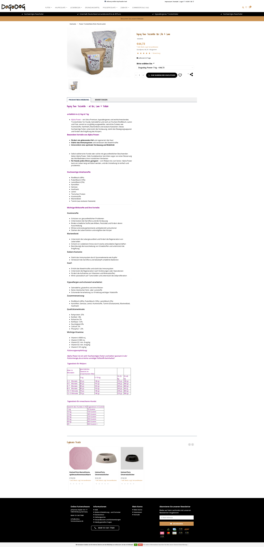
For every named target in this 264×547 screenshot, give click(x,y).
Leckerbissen (75, 7)
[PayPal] (174, 533)
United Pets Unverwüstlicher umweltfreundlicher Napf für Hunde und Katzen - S (131, 475)
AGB (96, 510)
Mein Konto (137, 510)
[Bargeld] (168, 529)
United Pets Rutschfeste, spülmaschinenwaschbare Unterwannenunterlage (80, 474)
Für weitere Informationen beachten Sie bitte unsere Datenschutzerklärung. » (165, 544)
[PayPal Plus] (162, 536)
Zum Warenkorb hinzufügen (163, 75)
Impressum (168, 1)
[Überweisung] (162, 529)
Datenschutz (99, 515)
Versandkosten (153, 47)
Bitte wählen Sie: (145, 63)
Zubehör (123, 7)
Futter (47, 7)
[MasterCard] (168, 533)
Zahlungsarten (100, 517)
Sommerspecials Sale (140, 7)
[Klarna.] (162, 533)
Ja (135, 544)
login (182, 1)
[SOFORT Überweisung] (186, 529)
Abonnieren (177, 524)
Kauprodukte (60, 7)
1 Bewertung (156, 53)
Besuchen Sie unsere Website (132, 18)
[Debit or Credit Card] (180, 529)
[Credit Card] (174, 529)
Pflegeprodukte (109, 7)
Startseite (73, 24)
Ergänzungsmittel (92, 7)
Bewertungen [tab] (101, 100)
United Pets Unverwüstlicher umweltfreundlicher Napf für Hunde (106, 475)
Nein (140, 544)
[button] (189, 444)
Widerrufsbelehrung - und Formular (107, 512)
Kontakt (175, 1)
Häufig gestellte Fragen (103, 522)
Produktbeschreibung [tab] (79, 100)
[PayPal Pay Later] (186, 533)
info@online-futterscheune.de (77, 520)
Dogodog (140, 39)
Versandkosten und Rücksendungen (107, 520)
